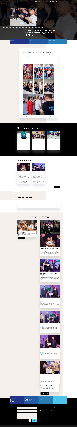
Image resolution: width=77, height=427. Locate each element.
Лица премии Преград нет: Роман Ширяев (46, 375)
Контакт (47, 1)
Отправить (34, 420)
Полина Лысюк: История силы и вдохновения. (47, 325)
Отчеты (41, 409)
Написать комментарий (52, 41)
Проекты (40, 1)
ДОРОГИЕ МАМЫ (35, 140)
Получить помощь (57, 1)
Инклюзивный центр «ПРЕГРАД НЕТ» (16, 41)
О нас (40, 407)
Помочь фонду (51, 1)
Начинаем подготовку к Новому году (53, 140)
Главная (32, 1)
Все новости (57, 187)
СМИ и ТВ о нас (42, 410)
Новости (43, 1)
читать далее (42, 331)
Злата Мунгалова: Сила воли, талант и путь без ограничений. (49, 248)
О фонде (35, 1)
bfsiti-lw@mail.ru (41, 399)
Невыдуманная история (21, 140)
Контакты (52, 409)
